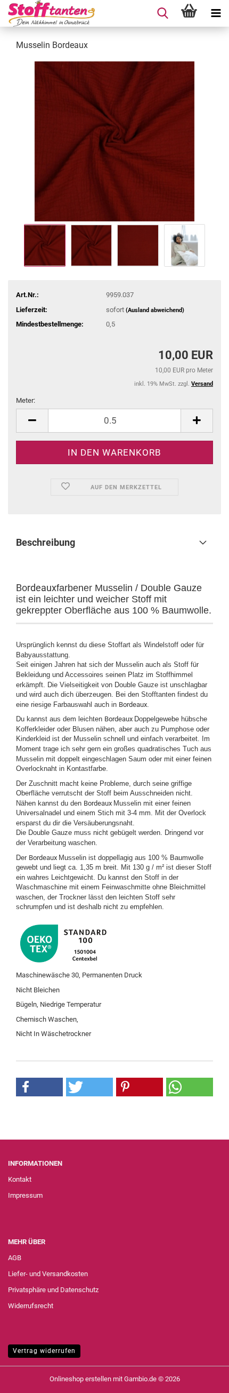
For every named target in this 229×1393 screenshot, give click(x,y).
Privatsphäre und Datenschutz (53, 1290)
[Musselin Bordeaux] (114, 141)
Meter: (25, 400)
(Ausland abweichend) (155, 310)
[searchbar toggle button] (162, 13)
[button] (32, 421)
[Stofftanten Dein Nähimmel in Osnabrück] (47, 13)
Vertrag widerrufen (44, 1351)
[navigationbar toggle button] (215, 13)
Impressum (25, 1195)
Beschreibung (45, 542)
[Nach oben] (200, 1377)
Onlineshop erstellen (80, 1379)
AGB (14, 1258)
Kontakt (19, 1179)
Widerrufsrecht (30, 1306)
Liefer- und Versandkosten (48, 1274)
